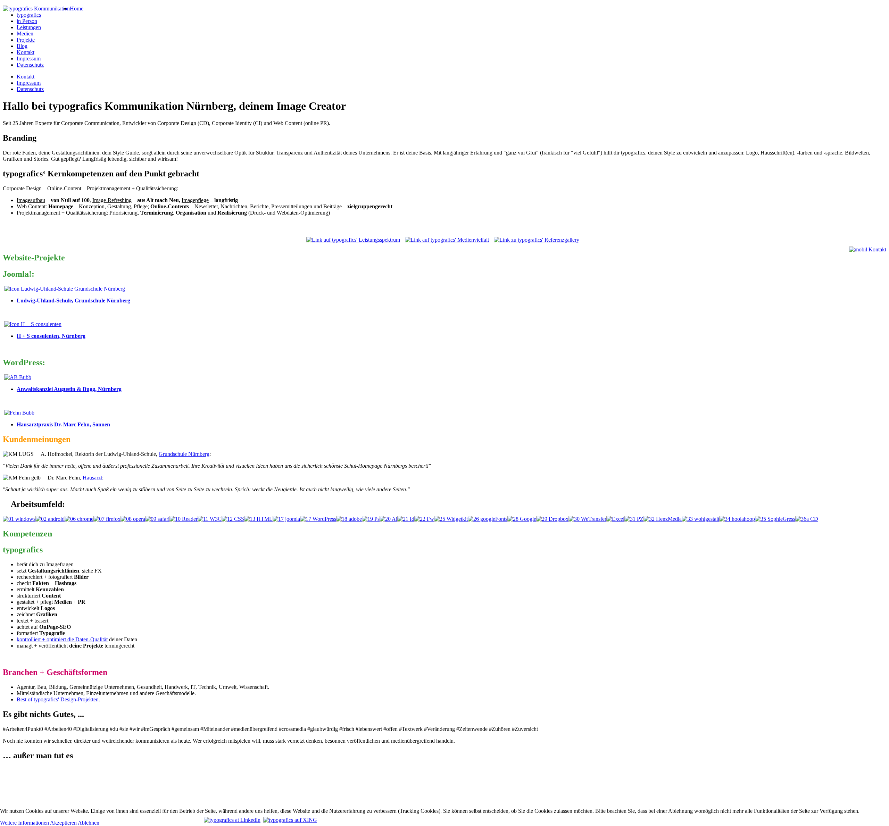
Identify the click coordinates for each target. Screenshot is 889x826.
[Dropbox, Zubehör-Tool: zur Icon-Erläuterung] (552, 519)
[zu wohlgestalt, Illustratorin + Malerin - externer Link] (700, 519)
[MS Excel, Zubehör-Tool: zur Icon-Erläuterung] (615, 519)
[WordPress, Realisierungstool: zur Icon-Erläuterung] (318, 519)
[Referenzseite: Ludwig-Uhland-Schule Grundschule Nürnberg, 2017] (64, 289)
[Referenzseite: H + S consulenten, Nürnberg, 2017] (32, 324)
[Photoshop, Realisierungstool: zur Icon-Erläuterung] (371, 519)
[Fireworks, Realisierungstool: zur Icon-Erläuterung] (424, 519)
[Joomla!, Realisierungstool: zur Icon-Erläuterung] (286, 519)
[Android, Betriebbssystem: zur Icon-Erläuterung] (50, 519)
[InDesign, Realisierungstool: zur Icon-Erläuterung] (405, 519)
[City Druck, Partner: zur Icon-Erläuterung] (806, 519)
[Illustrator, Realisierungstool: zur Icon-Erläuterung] (388, 519)
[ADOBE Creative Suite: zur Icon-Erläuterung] (349, 519)
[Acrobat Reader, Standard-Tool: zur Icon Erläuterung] (183, 519)
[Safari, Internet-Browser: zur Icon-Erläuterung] (157, 519)
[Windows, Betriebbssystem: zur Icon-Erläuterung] (19, 519)
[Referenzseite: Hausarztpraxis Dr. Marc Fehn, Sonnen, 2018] (19, 413)
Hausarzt (92, 478)
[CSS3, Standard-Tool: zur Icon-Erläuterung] (233, 519)
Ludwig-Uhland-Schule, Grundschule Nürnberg (73, 300)
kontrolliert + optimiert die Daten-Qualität (62, 639)
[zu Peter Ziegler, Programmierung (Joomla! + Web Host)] (633, 519)
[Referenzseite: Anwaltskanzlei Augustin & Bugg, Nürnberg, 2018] (17, 377)
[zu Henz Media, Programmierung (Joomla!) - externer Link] (662, 519)
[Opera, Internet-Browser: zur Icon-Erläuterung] (133, 519)
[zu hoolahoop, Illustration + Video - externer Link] (737, 519)
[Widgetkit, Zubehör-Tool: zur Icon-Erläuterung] (451, 519)
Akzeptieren (63, 823)
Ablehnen (88, 823)
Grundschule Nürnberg (184, 454)
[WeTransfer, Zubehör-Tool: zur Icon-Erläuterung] (587, 519)
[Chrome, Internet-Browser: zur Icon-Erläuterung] (79, 519)
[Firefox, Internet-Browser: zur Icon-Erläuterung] (107, 519)
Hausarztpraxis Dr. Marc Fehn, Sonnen (63, 424)
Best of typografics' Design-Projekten (58, 699)
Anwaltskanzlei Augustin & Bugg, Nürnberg (69, 389)
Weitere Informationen (24, 823)
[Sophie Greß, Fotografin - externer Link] (775, 519)
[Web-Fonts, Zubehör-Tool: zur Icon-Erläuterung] (487, 519)
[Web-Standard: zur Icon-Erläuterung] (210, 519)
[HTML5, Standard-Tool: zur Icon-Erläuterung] (258, 519)
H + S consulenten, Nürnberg (51, 336)
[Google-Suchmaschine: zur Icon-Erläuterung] (521, 519)
